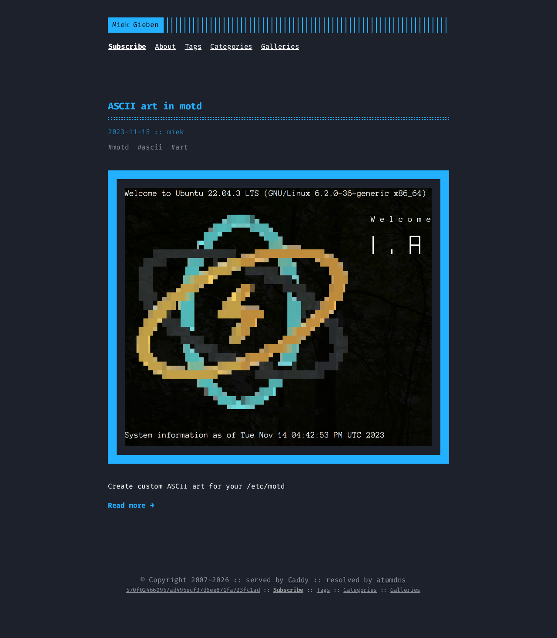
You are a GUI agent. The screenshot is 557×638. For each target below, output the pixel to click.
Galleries (280, 46)
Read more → (131, 505)
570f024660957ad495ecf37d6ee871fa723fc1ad (193, 590)
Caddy (298, 579)
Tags (193, 46)
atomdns (391, 579)
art (181, 147)
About (165, 46)
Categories (231, 46)
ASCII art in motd (155, 106)
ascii (151, 147)
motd (120, 147)
